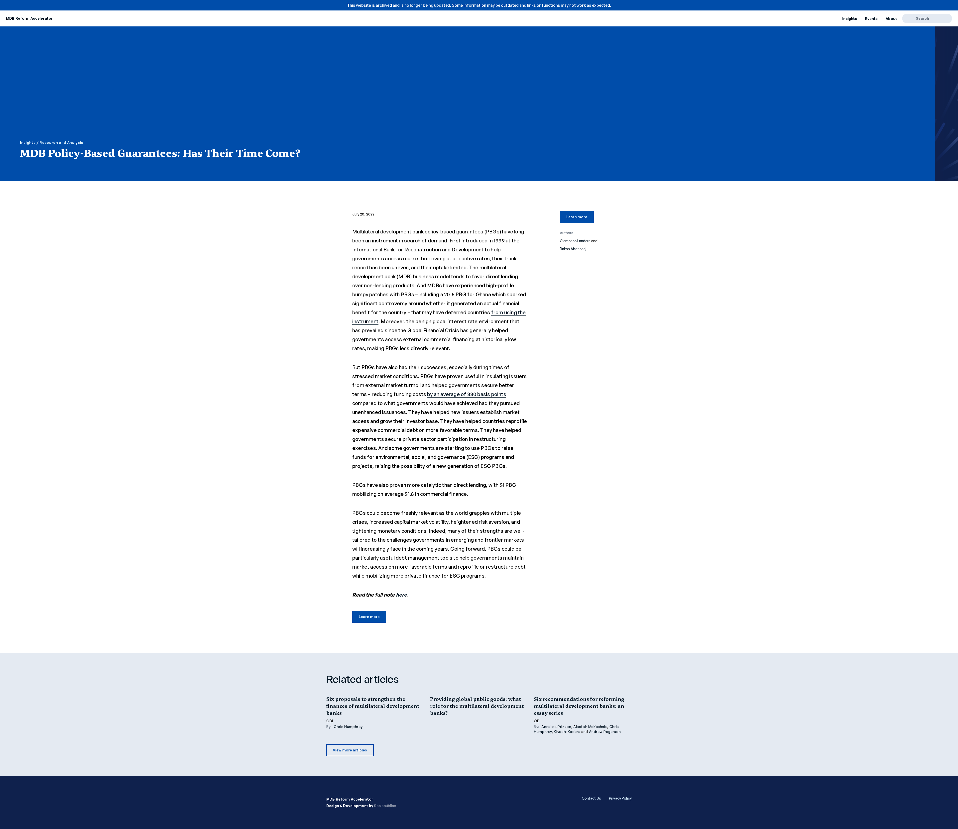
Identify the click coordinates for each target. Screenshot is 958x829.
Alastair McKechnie (590, 727)
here (401, 595)
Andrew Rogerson (605, 731)
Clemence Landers (575, 241)
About (891, 18)
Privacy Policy (620, 798)
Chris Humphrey (348, 727)
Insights (849, 18)
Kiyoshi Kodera (567, 731)
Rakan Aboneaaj (573, 249)
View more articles (350, 750)
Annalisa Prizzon (556, 727)
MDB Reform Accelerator (29, 18)
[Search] (911, 18)
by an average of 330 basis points (466, 394)
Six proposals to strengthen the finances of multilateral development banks (372, 706)
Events (871, 18)
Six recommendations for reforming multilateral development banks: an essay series (579, 706)
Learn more (369, 617)
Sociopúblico (385, 806)
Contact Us (591, 798)
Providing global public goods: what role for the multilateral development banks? (477, 706)
